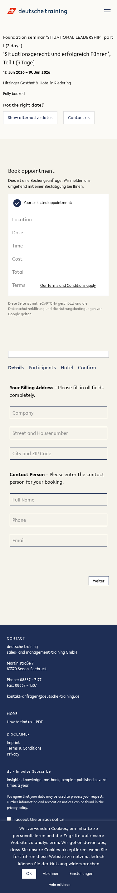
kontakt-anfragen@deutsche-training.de (43, 696)
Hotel (67, 367)
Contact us (79, 117)
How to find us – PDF (25, 722)
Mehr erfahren (59, 884)
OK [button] (29, 873)
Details (16, 367)
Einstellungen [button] (81, 873)
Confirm (87, 367)
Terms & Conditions (24, 748)
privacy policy (17, 808)
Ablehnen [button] (51, 873)
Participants (42, 367)
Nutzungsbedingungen (77, 308)
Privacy (13, 754)
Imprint (13, 742)
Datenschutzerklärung (26, 308)
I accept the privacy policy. (39, 819)
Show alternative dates (30, 117)
